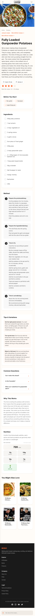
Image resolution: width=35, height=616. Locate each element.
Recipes (8, 30)
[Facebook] (12, 605)
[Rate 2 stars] (6, 86)
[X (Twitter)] (22, 605)
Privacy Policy (5, 590)
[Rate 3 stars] (8, 86)
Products (4, 566)
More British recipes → (18, 33)
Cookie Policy (5, 593)
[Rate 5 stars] (14, 86)
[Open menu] (2, 1)
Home (3, 30)
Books (3, 563)
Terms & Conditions (6, 588)
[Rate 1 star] (3, 86)
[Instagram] (15, 605)
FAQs (3, 577)
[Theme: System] (31, 1)
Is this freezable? (10, 381)
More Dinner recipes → (8, 35)
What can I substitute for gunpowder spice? (16, 387)
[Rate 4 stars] (11, 86)
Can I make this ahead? (12, 375)
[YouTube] (19, 605)
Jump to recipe (6, 33)
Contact (4, 579)
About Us (4, 574)
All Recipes (4, 560)
